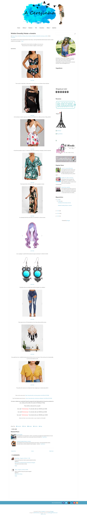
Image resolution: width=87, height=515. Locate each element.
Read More (44, 437)
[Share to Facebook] (16, 429)
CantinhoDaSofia (23, 462)
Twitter (24, 426)
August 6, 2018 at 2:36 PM (23, 469)
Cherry (16, 469)
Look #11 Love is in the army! (67, 168)
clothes (20, 36)
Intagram (33, 462)
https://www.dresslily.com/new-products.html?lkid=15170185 (37, 395)
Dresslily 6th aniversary (40, 36)
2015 (58, 213)
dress (27, 36)
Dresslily (33, 36)
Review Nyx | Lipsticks (65, 187)
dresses (29, 36)
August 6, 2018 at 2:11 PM (25, 458)
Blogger (68, 220)
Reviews (30, 27)
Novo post (17, 462)
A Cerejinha (43, 511)
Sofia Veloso (17, 458)
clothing (23, 36)
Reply (16, 465)
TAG (36, 27)
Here (22, 41)
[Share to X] (14, 429)
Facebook (19, 426)
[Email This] (12, 429)
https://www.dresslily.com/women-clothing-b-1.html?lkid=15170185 (39, 398)
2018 (58, 199)
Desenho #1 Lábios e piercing (67, 177)
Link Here (32, 80)
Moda (48, 27)
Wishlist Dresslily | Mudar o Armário (23, 33)
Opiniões (54, 27)
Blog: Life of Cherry (18, 474)
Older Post (51, 451)
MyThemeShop (37, 512)
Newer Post (13, 451)
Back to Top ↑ (43, 514)
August (59, 201)
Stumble (35, 426)
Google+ (30, 426)
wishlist (46, 36)
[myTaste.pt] (58, 130)
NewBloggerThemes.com (53, 512)
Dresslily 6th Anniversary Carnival (64, 202)
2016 (58, 210)
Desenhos (42, 27)
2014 (58, 216)
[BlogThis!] (13, 429)
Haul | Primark (19, 434)
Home (18, 27)
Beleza (24, 27)
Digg (41, 426)
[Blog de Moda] (59, 133)
